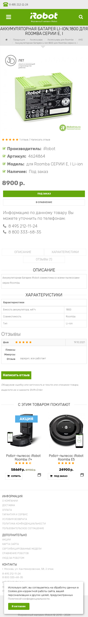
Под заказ (44, 193)
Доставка (8, 505)
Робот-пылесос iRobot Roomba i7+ (23, 457)
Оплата (7, 510)
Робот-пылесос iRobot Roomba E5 (66, 457)
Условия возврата (14, 519)
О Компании (10, 500)
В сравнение (44, 202)
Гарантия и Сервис (15, 514)
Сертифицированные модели (22, 548)
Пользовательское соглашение (23, 528)
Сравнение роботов (15, 553)
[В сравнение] (39, 475)
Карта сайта (10, 544)
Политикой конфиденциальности (29, 598)
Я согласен (19, 606)
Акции (6, 539)
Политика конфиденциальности (24, 523)
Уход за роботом (13, 558)
